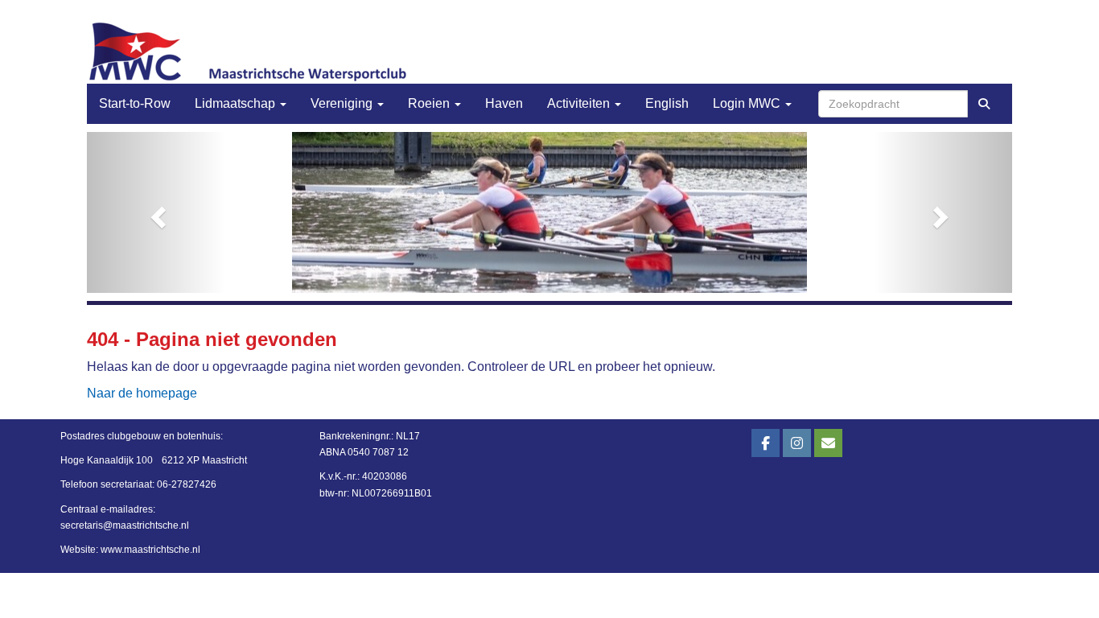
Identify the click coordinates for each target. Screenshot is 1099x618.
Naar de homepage (142, 393)
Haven (504, 103)
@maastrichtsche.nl (124, 525)
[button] (156, 212)
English (667, 103)
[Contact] (828, 444)
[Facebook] (765, 444)
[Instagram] (797, 444)
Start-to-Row (135, 103)
